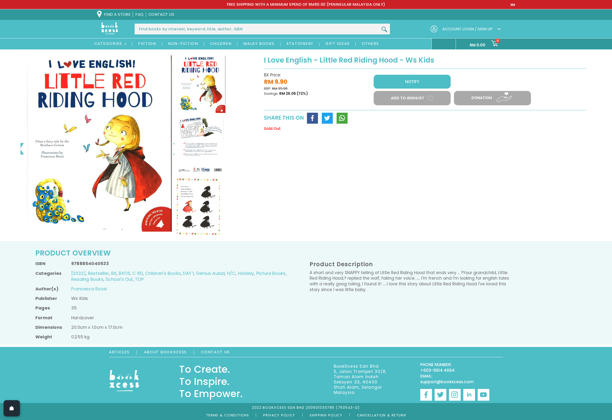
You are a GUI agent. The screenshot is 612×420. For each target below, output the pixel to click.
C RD (137, 273)
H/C (231, 273)
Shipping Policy (326, 415)
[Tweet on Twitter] (327, 118)
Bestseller (98, 273)
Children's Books (163, 273)
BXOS (124, 273)
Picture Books (271, 273)
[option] (306, 4)
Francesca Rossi (89, 289)
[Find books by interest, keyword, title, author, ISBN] (384, 29)
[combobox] (262, 29)
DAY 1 (188, 273)
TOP (139, 279)
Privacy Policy (279, 415)
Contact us (161, 14)
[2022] (78, 273)
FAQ (139, 14)
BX (113, 273)
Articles (119, 352)
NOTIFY (412, 82)
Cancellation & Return (381, 415)
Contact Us (215, 352)
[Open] (12, 408)
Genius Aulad (210, 273)
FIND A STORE (117, 14)
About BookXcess (165, 352)
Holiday (246, 273)
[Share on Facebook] (312, 118)
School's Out (119, 279)
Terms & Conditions (227, 415)
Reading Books (87, 279)
